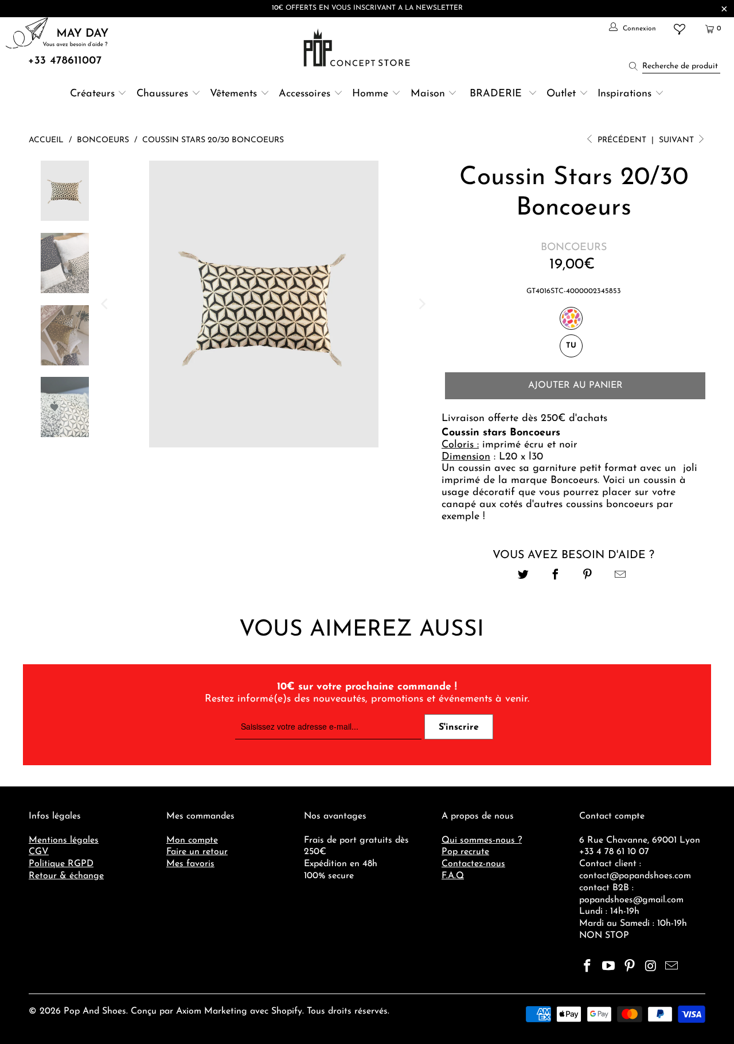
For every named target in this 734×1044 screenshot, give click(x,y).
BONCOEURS (574, 248)
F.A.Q (453, 876)
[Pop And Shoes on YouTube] (609, 967)
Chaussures (162, 94)
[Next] (421, 304)
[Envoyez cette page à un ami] (620, 576)
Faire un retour (197, 851)
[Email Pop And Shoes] (672, 967)
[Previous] (105, 304)
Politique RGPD (61, 863)
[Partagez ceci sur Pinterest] (588, 576)
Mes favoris (190, 863)
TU (571, 345)
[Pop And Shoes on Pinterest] (629, 967)
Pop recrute (465, 851)
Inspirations (626, 94)
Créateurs (92, 94)
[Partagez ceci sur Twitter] (523, 576)
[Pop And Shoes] (358, 47)
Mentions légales (64, 840)
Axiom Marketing (211, 1011)
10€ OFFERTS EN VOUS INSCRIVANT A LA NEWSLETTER (367, 8)
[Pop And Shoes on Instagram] (650, 967)
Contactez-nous (473, 863)
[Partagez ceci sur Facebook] (555, 576)
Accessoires (304, 94)
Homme (370, 94)
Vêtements (233, 94)
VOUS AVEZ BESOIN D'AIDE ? (573, 555)
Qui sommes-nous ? (482, 840)
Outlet (561, 94)
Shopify (286, 1011)
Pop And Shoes (95, 1011)
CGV (39, 851)
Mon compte (192, 840)
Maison (428, 94)
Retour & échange (66, 876)
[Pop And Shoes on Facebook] (587, 967)
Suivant (677, 140)
